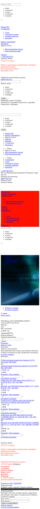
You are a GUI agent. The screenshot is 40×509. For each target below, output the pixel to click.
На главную (5, 466)
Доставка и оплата (12, 34)
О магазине (5, 468)
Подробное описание (8, 378)
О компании (5, 29)
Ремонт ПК (5, 27)
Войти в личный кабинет (9, 503)
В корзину (4, 343)
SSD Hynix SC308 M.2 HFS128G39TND (15, 402)
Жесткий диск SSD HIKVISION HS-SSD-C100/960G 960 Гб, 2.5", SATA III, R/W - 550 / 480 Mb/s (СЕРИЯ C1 (20, 424)
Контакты (8, 38)
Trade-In (4, 55)
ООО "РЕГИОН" (15, 483)
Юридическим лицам (13, 51)
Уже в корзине (14, 374)
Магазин (8, 141)
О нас (7, 32)
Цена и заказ (5, 315)
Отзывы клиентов (11, 36)
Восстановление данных (14, 49)
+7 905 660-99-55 (7, 56)
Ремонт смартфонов (8, 42)
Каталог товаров (7, 470)
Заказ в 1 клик (6, 345)
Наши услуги (6, 472)
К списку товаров (7, 354)
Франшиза (4, 44)
